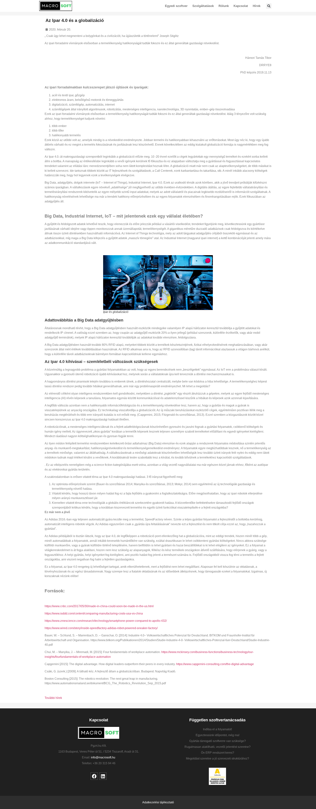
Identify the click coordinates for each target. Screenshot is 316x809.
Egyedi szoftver (176, 6)
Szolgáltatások (203, 6)
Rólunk (224, 6)
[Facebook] (94, 776)
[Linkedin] (103, 776)
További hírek (53, 697)
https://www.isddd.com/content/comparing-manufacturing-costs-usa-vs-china (94, 613)
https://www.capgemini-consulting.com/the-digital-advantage (215, 664)
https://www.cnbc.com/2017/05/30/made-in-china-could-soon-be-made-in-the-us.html (99, 606)
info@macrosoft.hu (103, 757)
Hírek (256, 6)
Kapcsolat (241, 6)
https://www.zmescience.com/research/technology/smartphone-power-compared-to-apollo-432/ (106, 620)
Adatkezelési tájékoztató (158, 802)
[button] (269, 6)
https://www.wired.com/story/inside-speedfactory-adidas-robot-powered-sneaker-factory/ (101, 628)
